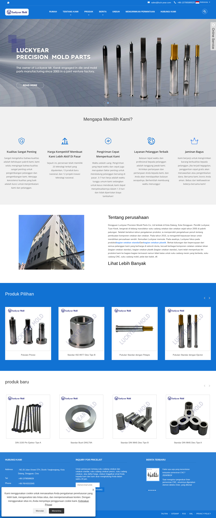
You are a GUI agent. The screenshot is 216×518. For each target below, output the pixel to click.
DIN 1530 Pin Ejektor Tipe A (28, 442)
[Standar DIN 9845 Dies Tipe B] (134, 416)
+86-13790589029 (186, 2)
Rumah (53, 11)
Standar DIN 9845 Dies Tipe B (135, 442)
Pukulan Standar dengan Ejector (188, 355)
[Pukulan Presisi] (28, 329)
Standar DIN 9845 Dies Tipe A (188, 442)
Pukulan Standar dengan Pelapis (134, 355)
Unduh (116, 11)
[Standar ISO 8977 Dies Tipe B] (81, 329)
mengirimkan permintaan (140, 11)
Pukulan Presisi (28, 355)
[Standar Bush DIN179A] (81, 416)
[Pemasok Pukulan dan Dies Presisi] (108, 63)
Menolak (40, 511)
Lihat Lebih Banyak (127, 263)
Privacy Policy (203, 514)
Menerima (56, 511)
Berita (103, 11)
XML (191, 514)
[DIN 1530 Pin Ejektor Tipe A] (28, 416)
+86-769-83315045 (26, 483)
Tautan (164, 514)
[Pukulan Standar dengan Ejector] (188, 329)
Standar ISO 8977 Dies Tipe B (81, 355)
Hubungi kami (168, 11)
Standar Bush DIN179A (81, 442)
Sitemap (175, 514)
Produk (88, 11)
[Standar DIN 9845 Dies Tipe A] (188, 416)
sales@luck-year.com (161, 2)
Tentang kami (70, 11)
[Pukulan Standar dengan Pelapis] (134, 329)
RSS (184, 514)
